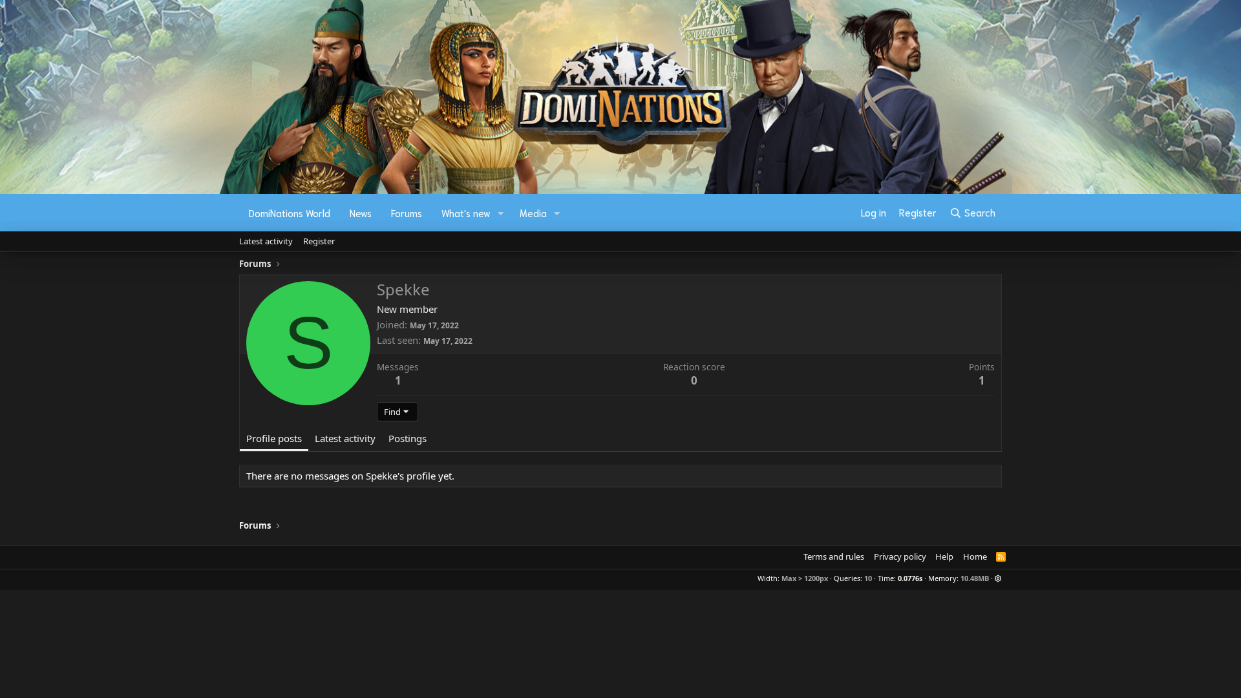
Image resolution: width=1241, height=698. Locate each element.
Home (975, 556)
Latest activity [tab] (345, 438)
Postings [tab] (407, 438)
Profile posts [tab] (274, 438)
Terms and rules (833, 556)
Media (533, 212)
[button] (501, 213)
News (361, 212)
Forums (406, 212)
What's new (466, 212)
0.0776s (910, 578)
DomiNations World (289, 212)
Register (319, 241)
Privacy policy (900, 556)
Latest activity (266, 241)
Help (944, 556)
